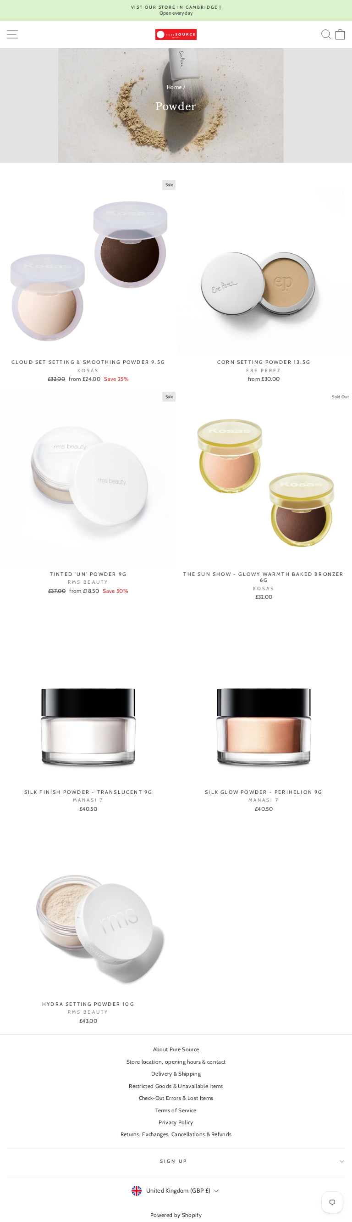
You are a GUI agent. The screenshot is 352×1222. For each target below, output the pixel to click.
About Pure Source (176, 1049)
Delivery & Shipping (176, 1074)
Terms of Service (175, 1110)
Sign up (173, 1161)
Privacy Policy (176, 1122)
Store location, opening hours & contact (176, 1062)
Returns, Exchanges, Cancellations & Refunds (176, 1134)
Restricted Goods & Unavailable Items (176, 1086)
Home (174, 87)
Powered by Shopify (176, 1214)
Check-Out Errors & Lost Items (176, 1098)
